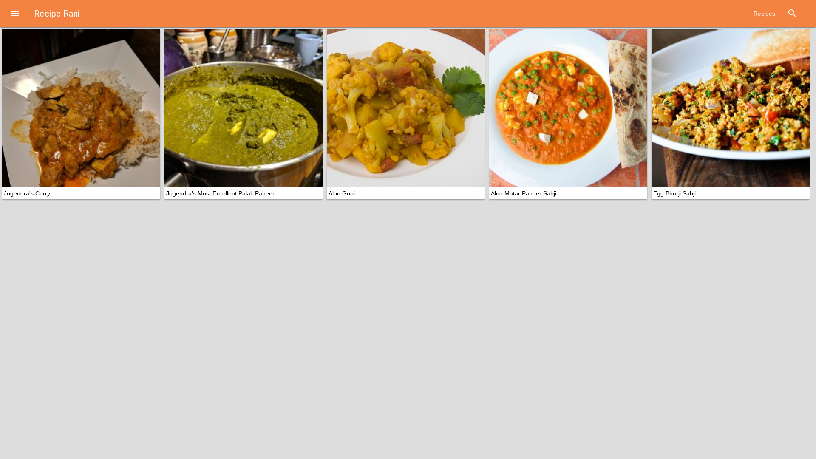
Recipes (764, 13)
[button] (15, 13)
